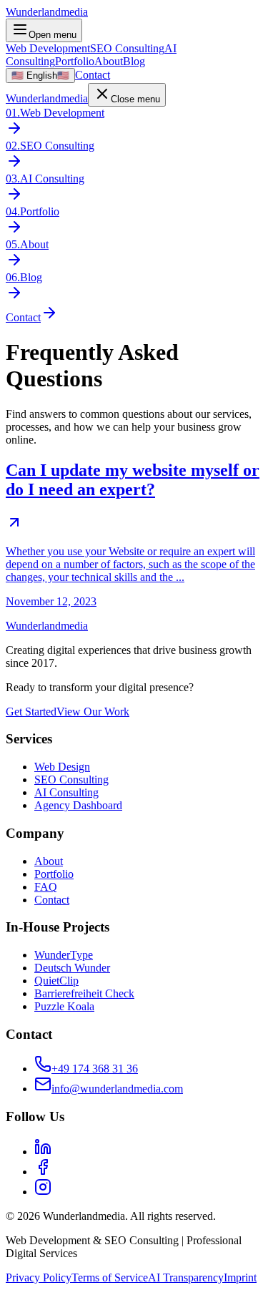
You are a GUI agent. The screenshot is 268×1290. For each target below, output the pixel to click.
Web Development (48, 48)
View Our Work (92, 711)
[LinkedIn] (42, 1151)
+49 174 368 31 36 (94, 1068)
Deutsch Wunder (72, 968)
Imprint (240, 1277)
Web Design (62, 767)
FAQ (45, 887)
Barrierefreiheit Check (84, 993)
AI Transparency (186, 1277)
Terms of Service (109, 1277)
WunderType (63, 955)
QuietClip (56, 980)
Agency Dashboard (78, 805)
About (108, 61)
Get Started (31, 711)
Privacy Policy (38, 1277)
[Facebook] (42, 1172)
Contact (92, 75)
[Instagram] (42, 1192)
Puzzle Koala (64, 1006)
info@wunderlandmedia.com (117, 1089)
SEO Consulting (127, 48)
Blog (134, 61)
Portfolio (74, 61)
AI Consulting (66, 792)
